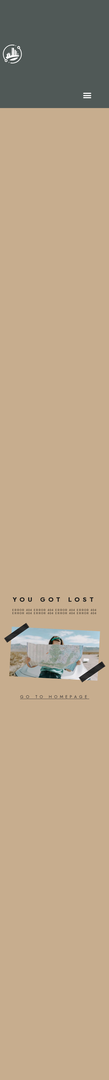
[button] (87, 95)
